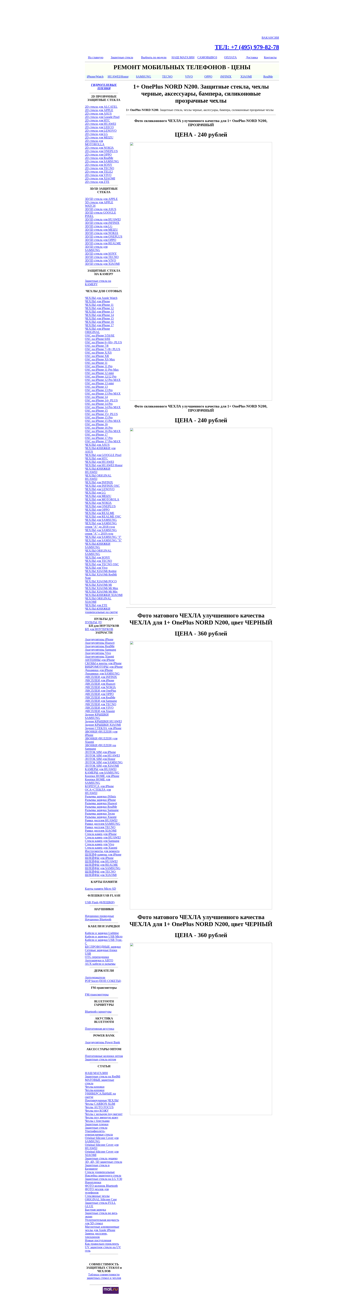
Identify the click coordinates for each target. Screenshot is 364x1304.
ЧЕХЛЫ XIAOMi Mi (98, 584)
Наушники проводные (99, 916)
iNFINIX (225, 76)
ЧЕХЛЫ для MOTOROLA (102, 499)
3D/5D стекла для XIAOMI (102, 263)
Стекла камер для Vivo (99, 844)
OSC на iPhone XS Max (100, 359)
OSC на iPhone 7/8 (96, 345)
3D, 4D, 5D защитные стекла (103, 1161)
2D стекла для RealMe (99, 158)
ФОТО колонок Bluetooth (101, 1185)
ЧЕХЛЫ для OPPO (97, 509)
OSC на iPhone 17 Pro (99, 438)
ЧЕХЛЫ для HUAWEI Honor (103, 465)
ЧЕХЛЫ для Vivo (96, 567)
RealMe (268, 76)
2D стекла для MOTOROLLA (94, 142)
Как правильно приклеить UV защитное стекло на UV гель (103, 1247)
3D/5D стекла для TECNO (102, 257)
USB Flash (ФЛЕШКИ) (100, 902)
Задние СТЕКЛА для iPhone (103, 728)
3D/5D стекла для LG (98, 226)
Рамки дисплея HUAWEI (101, 820)
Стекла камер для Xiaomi (101, 847)
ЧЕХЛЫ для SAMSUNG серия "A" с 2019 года (101, 532)
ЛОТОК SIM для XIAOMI (102, 765)
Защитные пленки (96, 1124)
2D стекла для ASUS (98, 113)
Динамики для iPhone (99, 670)
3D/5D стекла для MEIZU (101, 229)
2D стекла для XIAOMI (100, 178)
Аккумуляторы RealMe (100, 646)
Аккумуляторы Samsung (100, 649)
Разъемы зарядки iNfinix (100, 796)
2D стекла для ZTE (97, 181)
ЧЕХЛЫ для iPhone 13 (99, 311)
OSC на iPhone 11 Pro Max (102, 369)
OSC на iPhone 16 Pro (99, 427)
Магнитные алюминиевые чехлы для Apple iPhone (102, 1228)
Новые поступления (98, 1240)
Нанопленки (93, 1182)
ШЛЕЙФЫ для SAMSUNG (102, 868)
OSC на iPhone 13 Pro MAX (103, 393)
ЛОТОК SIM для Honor (100, 759)
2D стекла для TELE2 (99, 171)
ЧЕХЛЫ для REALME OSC (103, 516)
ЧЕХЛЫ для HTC (96, 458)
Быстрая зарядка (95, 1209)
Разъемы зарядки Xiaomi (100, 817)
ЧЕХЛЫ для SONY (97, 557)
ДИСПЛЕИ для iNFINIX (101, 677)
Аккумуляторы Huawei (100, 642)
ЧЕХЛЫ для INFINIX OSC (102, 485)
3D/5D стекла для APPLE (101, 199)
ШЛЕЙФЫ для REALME (101, 864)
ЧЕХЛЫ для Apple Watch (101, 298)
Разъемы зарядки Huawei (101, 803)
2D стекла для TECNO (99, 168)
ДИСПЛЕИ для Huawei (100, 683)
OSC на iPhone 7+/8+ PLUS (102, 349)
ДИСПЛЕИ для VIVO (99, 707)
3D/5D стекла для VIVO (100, 260)
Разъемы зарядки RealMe (101, 806)
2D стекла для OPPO (98, 154)
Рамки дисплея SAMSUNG (102, 823)
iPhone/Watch (95, 76)
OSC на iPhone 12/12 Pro (100, 376)
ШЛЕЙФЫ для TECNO (100, 871)
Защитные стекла (122, 57)
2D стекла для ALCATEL (101, 106)
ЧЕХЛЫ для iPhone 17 (99, 325)
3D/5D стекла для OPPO (100, 239)
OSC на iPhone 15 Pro (99, 417)
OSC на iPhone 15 (96, 410)
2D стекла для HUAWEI (100, 123)
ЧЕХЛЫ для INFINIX (99, 482)
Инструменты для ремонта (102, 851)
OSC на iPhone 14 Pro (99, 403)
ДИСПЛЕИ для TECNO (100, 704)
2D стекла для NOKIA (99, 147)
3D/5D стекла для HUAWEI (103, 219)
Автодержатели (95, 977)
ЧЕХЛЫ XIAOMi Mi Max (101, 588)
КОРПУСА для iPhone (99, 786)
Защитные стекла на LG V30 (103, 1179)
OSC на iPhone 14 (96, 397)
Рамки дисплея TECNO (100, 827)
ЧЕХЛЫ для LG (95, 492)
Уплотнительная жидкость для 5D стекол (102, 1221)
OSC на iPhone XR (97, 356)
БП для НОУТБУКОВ (99, 629)
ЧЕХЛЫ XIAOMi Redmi (100, 571)
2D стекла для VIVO (98, 175)
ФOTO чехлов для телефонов (97, 1191)
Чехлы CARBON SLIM (100, 1103)
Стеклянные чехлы (97, 1196)
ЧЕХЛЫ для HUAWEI (99, 461)
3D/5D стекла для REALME (103, 243)
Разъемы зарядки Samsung (101, 810)
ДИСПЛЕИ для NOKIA (100, 687)
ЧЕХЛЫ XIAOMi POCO (101, 581)
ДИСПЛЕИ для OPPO (99, 694)
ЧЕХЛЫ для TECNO (98, 560)
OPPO (208, 76)
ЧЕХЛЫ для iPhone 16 (99, 321)
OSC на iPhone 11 (96, 362)
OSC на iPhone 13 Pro (99, 390)
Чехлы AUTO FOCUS (99, 1107)
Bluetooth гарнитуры (98, 1011)
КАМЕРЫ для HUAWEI (100, 769)
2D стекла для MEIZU (99, 137)
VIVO (189, 76)
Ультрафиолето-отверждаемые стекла (99, 1132)
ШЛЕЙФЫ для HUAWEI (101, 861)
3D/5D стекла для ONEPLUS (103, 236)
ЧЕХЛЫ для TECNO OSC (102, 564)
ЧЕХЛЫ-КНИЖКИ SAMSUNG (97, 545)
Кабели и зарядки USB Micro (103, 936)
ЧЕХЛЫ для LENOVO (100, 489)
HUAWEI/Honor (118, 76)
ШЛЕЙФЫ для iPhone (99, 858)
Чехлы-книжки (94, 1086)
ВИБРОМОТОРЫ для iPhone (104, 666)
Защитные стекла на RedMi (102, 1076)
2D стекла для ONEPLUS (101, 151)
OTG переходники (97, 957)
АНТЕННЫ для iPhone (100, 659)
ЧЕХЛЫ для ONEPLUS (100, 506)
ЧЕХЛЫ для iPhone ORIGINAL (97, 330)
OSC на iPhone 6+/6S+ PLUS (103, 342)
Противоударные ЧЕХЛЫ (101, 1100)
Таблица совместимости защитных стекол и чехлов (104, 1276)
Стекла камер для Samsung (102, 840)
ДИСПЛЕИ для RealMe (100, 697)
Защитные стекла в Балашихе (97, 1167)
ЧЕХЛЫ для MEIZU (98, 496)
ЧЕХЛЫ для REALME (99, 513)
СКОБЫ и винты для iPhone (103, 663)
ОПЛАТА (230, 57)
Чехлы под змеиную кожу (101, 1117)
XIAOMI (246, 76)
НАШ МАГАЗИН (183, 57)
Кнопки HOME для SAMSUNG (97, 781)
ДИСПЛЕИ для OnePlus (100, 690)
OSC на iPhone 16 (96, 424)
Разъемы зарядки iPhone (100, 799)
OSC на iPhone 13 (96, 386)
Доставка (252, 57)
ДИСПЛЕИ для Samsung (101, 700)
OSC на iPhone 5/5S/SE (100, 335)
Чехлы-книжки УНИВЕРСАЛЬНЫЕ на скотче (100, 1094)
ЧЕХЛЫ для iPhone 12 (99, 308)
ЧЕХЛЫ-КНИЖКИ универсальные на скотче (101, 610)
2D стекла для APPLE (99, 110)
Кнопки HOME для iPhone (102, 776)
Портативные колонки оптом (104, 1056)
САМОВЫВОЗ (207, 57)
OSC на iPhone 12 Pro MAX (103, 379)
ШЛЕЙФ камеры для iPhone (103, 854)
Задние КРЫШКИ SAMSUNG (97, 716)
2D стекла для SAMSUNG (102, 161)
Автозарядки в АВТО (99, 960)
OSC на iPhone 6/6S (97, 339)
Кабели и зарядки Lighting (102, 933)
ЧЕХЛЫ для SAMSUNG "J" (103, 537)
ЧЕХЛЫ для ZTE (96, 605)
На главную (95, 57)
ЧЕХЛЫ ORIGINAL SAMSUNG (98, 552)
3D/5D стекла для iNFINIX (102, 222)
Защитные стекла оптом (100, 1059)
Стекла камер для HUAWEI (103, 837)
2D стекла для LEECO (99, 127)
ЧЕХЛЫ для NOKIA (98, 502)
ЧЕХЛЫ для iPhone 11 (99, 304)
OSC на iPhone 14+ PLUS (101, 400)
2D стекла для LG (96, 134)
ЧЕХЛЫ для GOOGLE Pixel (103, 455)
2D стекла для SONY (98, 164)
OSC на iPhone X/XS (98, 352)
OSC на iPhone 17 (96, 434)
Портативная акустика (99, 1028)
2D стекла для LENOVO (101, 130)
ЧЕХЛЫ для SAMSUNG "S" (103, 540)
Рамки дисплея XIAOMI (100, 830)
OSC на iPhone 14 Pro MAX (103, 407)
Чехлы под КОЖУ (97, 1110)
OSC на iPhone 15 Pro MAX (103, 420)
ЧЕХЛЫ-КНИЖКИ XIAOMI (103, 595)
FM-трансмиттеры (97, 994)
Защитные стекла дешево (101, 1158)
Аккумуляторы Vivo (98, 653)
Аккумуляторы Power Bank (102, 1042)
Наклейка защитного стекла (103, 1175)
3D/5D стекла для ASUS (100, 209)
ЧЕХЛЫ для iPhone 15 (99, 318)
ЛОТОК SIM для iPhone (100, 752)
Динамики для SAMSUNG (102, 673)
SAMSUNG (143, 76)
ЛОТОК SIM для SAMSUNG (104, 762)
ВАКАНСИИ (270, 37)
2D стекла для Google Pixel (102, 117)
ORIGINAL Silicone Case (101, 1199)
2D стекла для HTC (97, 120)
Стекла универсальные (100, 1172)
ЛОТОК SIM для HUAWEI (102, 755)
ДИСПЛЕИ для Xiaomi (100, 711)
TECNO (167, 76)
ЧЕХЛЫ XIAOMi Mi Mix (101, 591)
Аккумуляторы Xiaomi (99, 656)
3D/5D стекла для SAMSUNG (96, 248)
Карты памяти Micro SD (100, 888)
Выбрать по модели (153, 57)
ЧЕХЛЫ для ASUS (97, 444)
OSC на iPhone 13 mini (99, 383)
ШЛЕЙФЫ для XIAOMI (101, 875)
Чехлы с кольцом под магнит (103, 1114)
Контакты (270, 57)
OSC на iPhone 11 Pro (98, 366)
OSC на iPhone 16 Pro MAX (103, 431)
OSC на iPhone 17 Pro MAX (103, 441)
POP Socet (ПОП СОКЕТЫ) (103, 980)
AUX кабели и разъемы (100, 963)
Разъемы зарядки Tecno (100, 813)
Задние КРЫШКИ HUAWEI (103, 721)
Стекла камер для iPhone (101, 834)
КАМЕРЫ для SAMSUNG (102, 772)
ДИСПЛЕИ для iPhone (99, 680)
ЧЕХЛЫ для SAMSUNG (101, 519)
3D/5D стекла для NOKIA (101, 233)
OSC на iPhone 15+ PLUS (101, 414)
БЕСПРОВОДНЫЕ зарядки (103, 946)
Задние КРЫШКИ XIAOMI (103, 724)
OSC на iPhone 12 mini (99, 373)
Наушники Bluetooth (98, 919)
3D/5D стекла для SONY (101, 253)
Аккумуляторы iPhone (99, 639)
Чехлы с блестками (97, 1120)
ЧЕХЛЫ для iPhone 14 (99, 315)
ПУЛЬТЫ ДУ (93, 622)
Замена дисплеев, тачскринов (96, 1235)
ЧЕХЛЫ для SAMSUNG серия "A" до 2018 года (101, 525)
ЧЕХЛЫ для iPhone (97, 301)
